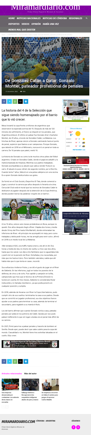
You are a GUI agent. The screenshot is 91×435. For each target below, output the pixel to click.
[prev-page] (3, 406)
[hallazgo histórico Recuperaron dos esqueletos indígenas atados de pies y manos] (30, 385)
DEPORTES (13, 24)
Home (11, 18)
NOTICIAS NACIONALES (29, 18)
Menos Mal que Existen (21, 29)
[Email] (20, 101)
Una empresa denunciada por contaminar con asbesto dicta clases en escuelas (10, 397)
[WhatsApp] (15, 101)
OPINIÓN (36, 24)
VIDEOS (25, 24)
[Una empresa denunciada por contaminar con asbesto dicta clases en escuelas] (10, 385)
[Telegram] (25, 101)
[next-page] (6, 406)
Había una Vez (51, 24)
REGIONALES (75, 18)
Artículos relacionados (12, 373)
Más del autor (30, 373)
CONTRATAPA (12, 35)
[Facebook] (4, 101)
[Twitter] (9, 101)
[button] (86, 18)
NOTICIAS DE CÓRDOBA (55, 18)
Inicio (3, 35)
